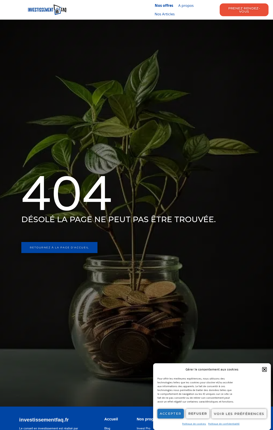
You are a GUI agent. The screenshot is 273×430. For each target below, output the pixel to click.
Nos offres (164, 5)
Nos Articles (165, 14)
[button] (264, 369)
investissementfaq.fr (44, 420)
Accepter (171, 414)
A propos (186, 5)
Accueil (111, 419)
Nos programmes (152, 419)
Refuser (197, 414)
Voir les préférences (239, 414)
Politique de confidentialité (224, 423)
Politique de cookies (194, 423)
